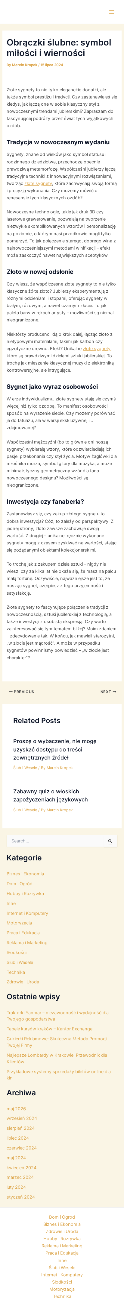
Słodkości (16, 952)
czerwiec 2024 (22, 1148)
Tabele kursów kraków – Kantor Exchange (49, 1029)
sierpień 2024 (21, 1128)
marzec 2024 (20, 1177)
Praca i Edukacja (23, 933)
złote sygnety (38, 183)
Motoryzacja (19, 923)
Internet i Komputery (27, 913)
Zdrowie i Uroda (23, 982)
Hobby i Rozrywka (25, 893)
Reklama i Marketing (27, 942)
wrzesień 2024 (22, 1118)
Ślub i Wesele (25, 768)
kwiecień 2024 (21, 1167)
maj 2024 (16, 1158)
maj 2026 (16, 1108)
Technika (16, 972)
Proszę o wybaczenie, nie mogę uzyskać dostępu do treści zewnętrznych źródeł (55, 749)
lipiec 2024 (18, 1138)
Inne (11, 903)
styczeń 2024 (21, 1197)
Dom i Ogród (20, 883)
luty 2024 (16, 1187)
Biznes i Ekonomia (25, 874)
